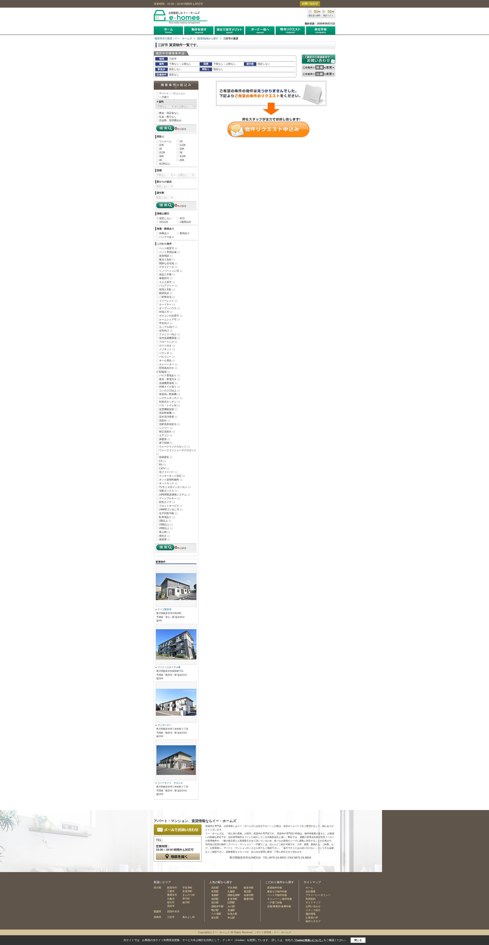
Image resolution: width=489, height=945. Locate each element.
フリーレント (168, 300)
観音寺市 (172, 887)
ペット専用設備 (169, 252)
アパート (164, 93)
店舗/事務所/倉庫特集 (279, 906)
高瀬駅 (231, 910)
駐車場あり (167, 517)
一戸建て (164, 97)
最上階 (164, 532)
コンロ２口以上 (169, 390)
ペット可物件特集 (277, 895)
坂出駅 (215, 917)
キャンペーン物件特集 (279, 898)
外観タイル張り (169, 386)
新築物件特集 (274, 887)
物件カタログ (313, 921)
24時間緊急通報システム (174, 494)
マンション (179, 93)
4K (160, 160)
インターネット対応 (172, 475)
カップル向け (168, 327)
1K (181, 141)
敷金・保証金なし (169, 112)
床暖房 (164, 439)
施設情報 (311, 913)
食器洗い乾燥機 (169, 394)
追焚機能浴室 (168, 409)
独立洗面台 (167, 431)
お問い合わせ (313, 906)
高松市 (171, 906)
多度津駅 (232, 898)
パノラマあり (166, 237)
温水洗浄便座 (168, 416)
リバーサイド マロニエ (170, 783)
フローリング (168, 341)
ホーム (309, 887)
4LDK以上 (164, 163)
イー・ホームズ (282, 932)
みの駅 (231, 906)
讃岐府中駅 (217, 906)
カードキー (167, 304)
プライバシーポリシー (318, 895)
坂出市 (171, 902)
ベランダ (165, 353)
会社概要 (311, 891)
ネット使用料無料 (170, 479)
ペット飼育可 (168, 248)
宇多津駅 (232, 887)
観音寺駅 (249, 887)
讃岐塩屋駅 (233, 895)
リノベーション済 (170, 270)
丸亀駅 (231, 891)
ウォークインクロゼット (174, 446)
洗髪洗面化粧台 (169, 424)
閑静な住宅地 (168, 263)
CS (162, 461)
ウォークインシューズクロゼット (176, 452)
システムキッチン (170, 398)
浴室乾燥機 (167, 412)
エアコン (165, 435)
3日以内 (163, 221)
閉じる (358, 940)
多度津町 (187, 891)
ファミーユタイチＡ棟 (169, 667)
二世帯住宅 (167, 297)
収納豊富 (165, 457)
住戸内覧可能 (168, 513)
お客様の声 (312, 917)
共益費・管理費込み (170, 120)
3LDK (183, 156)
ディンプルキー (169, 498)
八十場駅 (216, 913)
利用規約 (311, 898)
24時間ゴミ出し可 (170, 509)
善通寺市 (172, 894)
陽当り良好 (167, 259)
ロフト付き (167, 345)
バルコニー (167, 356)
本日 (182, 218)
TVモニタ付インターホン (174, 487)
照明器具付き (168, 368)
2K (160, 148)
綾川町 (186, 902)
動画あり (185, 233)
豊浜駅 (247, 891)
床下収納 (165, 442)
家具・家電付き (169, 379)
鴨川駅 (215, 910)
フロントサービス (170, 505)
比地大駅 (232, 913)
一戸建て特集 (274, 902)
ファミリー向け (169, 334)
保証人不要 (167, 274)
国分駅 (215, 902)
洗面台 (164, 420)
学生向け (165, 323)
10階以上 (165, 524)
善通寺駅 (249, 898)
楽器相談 (165, 255)
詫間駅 (231, 902)
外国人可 (165, 311)
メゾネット (167, 349)
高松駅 (215, 887)
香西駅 (215, 891)
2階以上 (165, 520)
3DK (161, 156)
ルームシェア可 (169, 319)
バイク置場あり (169, 375)
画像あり (164, 233)
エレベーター (168, 364)
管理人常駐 (167, 289)
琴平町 (186, 898)
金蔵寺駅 (249, 895)
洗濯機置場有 (168, 383)
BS (162, 464)
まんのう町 (188, 894)
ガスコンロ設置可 (170, 315)
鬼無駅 (215, 895)
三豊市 (171, 891)
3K (181, 152)
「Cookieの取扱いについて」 (308, 940)
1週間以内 (185, 221)
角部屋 (164, 539)
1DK (161, 145)
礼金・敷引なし (167, 116)
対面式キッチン (169, 401)
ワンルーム (165, 141)
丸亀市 (171, 898)
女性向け (165, 330)
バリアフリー (168, 285)
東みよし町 (188, 917)
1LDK (183, 145)
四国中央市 (173, 911)
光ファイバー (168, 472)
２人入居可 (167, 282)
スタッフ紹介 (313, 910)
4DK (182, 160)
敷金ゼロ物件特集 (277, 891)
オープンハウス (169, 308)
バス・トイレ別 (169, 405)
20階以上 (165, 528)
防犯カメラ (167, 502)
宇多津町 (187, 887)
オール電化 (167, 360)
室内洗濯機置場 (169, 338)
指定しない (165, 218)
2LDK (162, 152)
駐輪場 (164, 371)
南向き (164, 535)
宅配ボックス (168, 490)
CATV (164, 468)
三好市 (171, 917)
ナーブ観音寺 (164, 609)
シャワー (165, 427)
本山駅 (231, 917)
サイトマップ (313, 902)
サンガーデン (164, 725)
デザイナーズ (168, 267)
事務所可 (165, 278)
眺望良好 (165, 293)
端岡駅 (215, 898)
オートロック (168, 483)
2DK (182, 148)
